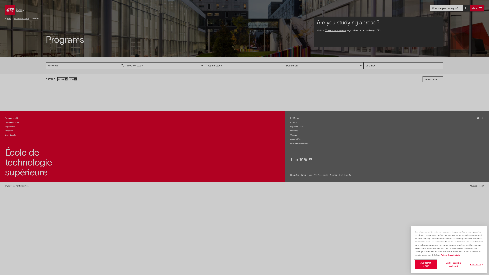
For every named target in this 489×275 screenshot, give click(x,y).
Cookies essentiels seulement (453, 264)
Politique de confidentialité (450, 255)
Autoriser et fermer (425, 264)
